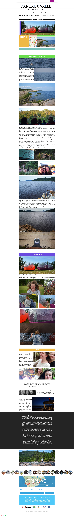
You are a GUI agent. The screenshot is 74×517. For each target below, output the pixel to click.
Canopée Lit (36, 274)
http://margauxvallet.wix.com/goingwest (37, 511)
